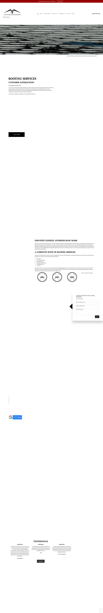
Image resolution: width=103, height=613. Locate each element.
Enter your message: (79, 309)
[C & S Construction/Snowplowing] (12, 12)
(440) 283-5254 (96, 13)
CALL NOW (16, 134)
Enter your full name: (79, 298)
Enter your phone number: (80, 302)
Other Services (61, 13)
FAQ (66, 13)
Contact (73, 13)
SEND (97, 316)
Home (38, 13)
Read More (41, 561)
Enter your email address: (80, 305)
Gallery (69, 13)
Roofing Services (47, 13)
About (41, 13)
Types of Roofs (54, 13)
